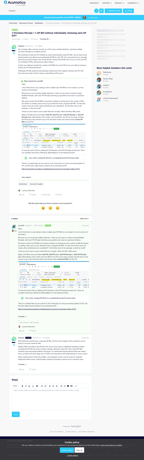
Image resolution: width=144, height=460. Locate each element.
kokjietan (21, 46)
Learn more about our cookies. (111, 445)
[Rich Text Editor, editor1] (50, 399)
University (94, 3)
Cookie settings (70, 431)
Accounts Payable (36, 184)
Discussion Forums (26, 23)
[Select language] (101, 11)
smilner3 (106, 85)
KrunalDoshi (107, 92)
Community (132, 3)
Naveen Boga (108, 79)
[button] (113, 11)
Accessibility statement (86, 431)
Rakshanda (107, 72)
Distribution (39, 23)
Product (119, 3)
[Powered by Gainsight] (72, 427)
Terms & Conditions (57, 431)
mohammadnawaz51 (110, 98)
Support (106, 3)
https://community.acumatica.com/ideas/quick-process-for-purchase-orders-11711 (51, 169)
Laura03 (21, 225)
